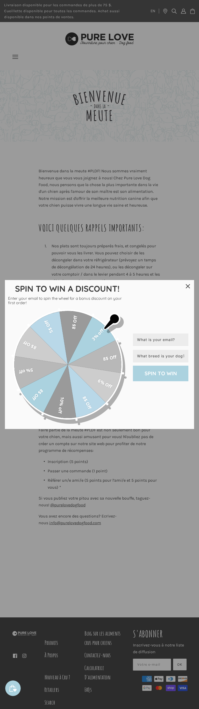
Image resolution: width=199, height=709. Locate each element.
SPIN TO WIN (161, 373)
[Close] (188, 286)
